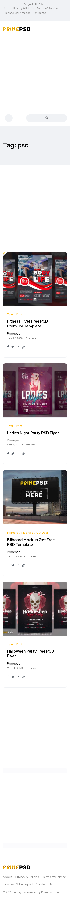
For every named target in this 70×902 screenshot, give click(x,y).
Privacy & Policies (24, 8)
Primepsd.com (50, 892)
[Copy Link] (23, 347)
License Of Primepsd (17, 13)
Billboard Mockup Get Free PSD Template (31, 542)
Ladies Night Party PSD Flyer (33, 432)
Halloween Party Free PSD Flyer (30, 654)
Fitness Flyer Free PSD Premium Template (27, 324)
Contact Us (39, 13)
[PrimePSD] (16, 29)
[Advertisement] (35, 71)
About (7, 8)
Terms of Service (47, 8)
